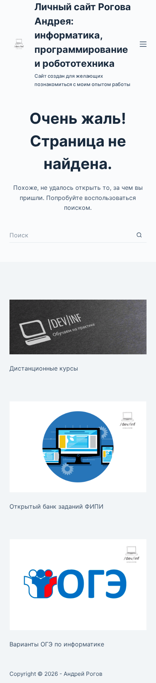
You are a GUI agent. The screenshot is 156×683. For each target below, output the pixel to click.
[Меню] (143, 44)
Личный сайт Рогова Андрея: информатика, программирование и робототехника (82, 35)
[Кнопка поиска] (139, 235)
